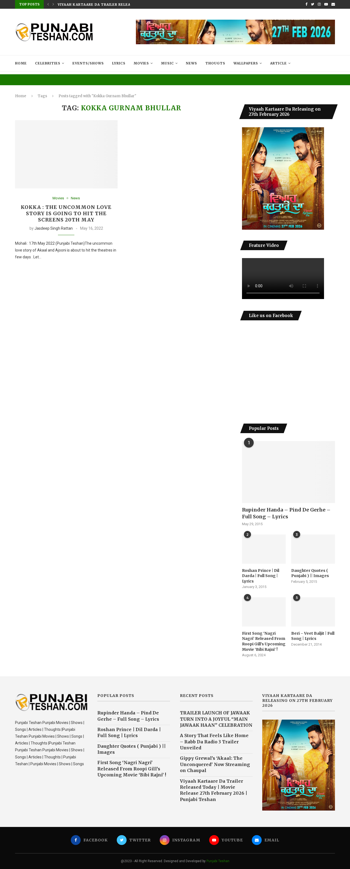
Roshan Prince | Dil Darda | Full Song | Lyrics (260, 576)
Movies (141, 63)
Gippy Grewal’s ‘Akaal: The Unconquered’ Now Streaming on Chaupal (215, 764)
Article (278, 63)
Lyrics (119, 63)
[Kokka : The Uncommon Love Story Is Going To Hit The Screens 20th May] (66, 154)
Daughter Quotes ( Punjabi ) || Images (310, 573)
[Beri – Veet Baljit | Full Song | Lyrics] (313, 611)
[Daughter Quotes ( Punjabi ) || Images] (313, 549)
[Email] (333, 4)
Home (21, 63)
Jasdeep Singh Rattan (53, 228)
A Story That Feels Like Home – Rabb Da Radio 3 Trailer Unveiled (214, 741)
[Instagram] (319, 4)
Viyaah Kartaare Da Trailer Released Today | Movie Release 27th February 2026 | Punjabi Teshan (213, 790)
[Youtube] (326, 4)
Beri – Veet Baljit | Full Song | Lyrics (312, 636)
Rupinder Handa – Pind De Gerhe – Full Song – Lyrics (286, 513)
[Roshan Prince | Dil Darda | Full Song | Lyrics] (264, 549)
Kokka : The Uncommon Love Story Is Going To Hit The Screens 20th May (66, 213)
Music (167, 63)
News (191, 63)
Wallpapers (246, 63)
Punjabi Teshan (217, 861)
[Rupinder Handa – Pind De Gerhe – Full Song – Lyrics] (288, 472)
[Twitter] (312, 4)
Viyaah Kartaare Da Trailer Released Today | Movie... (115, 4)
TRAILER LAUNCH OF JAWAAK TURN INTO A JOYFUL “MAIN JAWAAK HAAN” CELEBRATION (216, 719)
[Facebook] (306, 4)
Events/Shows (88, 63)
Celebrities (47, 63)
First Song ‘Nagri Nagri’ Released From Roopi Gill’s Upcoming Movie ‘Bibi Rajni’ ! (263, 641)
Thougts (215, 63)
